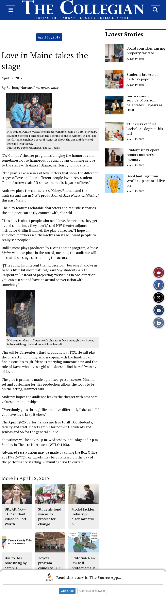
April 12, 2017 (49, 37)
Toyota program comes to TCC (49, 562)
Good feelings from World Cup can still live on (146, 181)
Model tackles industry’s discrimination (83, 516)
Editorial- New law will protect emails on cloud (83, 565)
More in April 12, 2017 (26, 478)
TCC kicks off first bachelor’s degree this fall (145, 129)
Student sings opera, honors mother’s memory (143, 154)
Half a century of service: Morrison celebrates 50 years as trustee (144, 102)
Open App (67, 590)
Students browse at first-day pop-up (142, 76)
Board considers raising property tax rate (146, 50)
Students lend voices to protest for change (49, 516)
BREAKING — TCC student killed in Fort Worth (15, 516)
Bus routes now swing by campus (16, 562)
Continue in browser (92, 590)
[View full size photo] (29, 110)
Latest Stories (124, 34)
